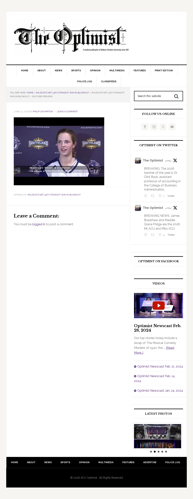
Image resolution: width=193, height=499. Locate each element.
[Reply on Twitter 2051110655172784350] (146, 235)
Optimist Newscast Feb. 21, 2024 (160, 366)
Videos (158, 283)
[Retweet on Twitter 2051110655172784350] (154, 235)
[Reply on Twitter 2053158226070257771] (146, 196)
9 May (168, 160)
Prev (139, 436)
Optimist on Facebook (158, 261)
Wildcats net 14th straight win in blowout (54, 194)
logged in (38, 224)
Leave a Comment (67, 111)
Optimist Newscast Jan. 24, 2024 (160, 390)
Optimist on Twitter (158, 145)
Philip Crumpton (43, 111)
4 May (168, 208)
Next (178, 436)
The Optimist (153, 160)
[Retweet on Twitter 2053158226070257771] (154, 196)
